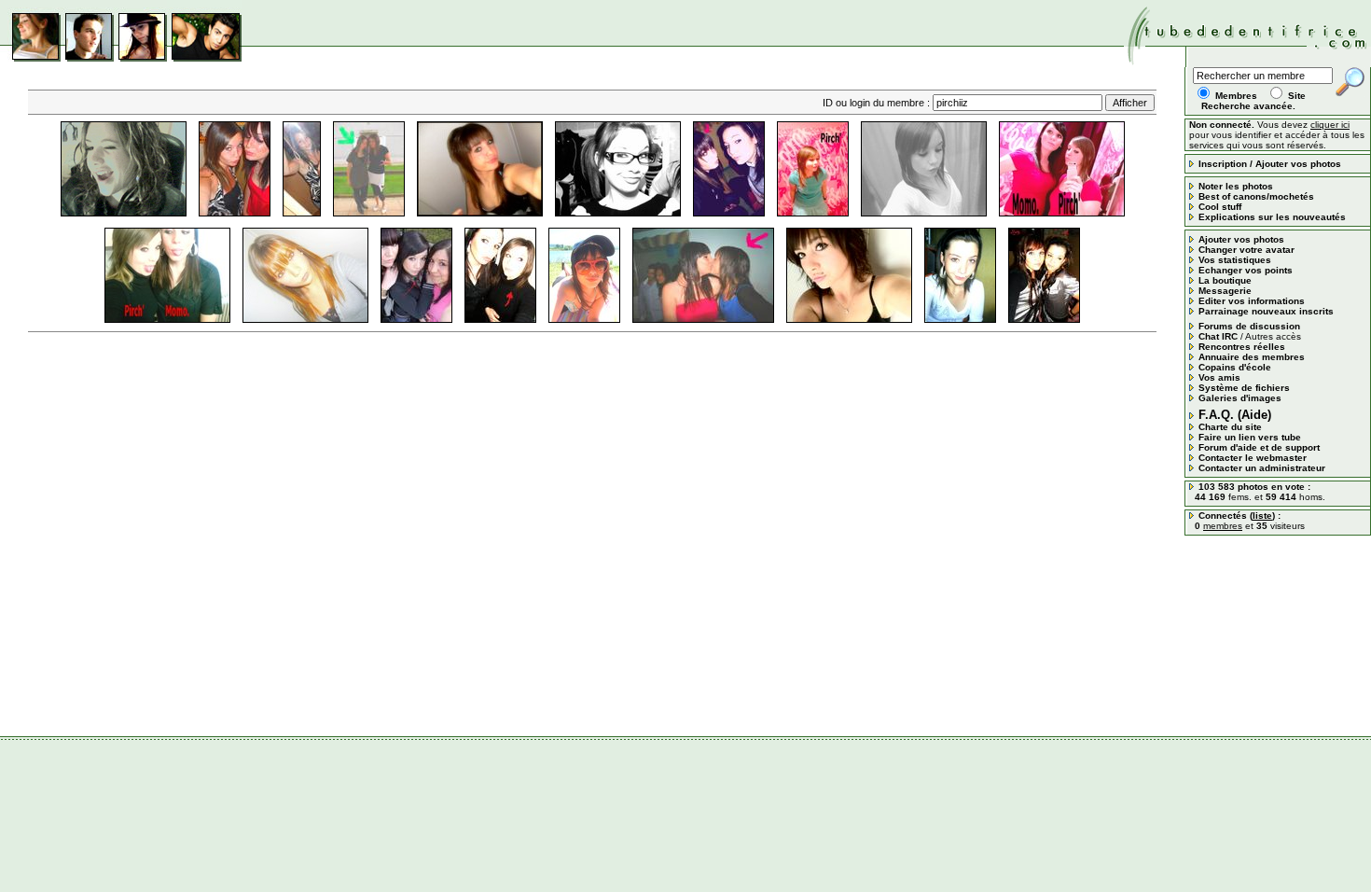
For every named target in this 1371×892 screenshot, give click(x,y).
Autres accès (1273, 336)
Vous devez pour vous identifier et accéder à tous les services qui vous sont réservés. (1276, 134)
